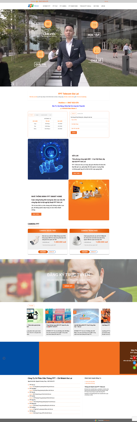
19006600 (65, 108)
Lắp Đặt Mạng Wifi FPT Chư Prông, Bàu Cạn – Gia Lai (54, 325)
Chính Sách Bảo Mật (90, 381)
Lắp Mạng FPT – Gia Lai (77, 325)
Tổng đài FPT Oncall (85, 6)
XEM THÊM (43, 251)
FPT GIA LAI (106, 420)
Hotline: (39, 1)
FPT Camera (63, 6)
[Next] (106, 319)
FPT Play (55, 6)
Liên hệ (106, 1)
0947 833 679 (73, 103)
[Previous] (30, 319)
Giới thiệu (96, 6)
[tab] (31, 115)
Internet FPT (46, 6)
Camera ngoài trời (48, 231)
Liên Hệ (103, 6)
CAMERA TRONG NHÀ (89, 231)
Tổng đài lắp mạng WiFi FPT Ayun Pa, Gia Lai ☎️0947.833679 (27, 325)
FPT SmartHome (73, 6)
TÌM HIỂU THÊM (88, 364)
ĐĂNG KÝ (51, 251)
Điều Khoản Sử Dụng (90, 383)
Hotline (62, 103)
